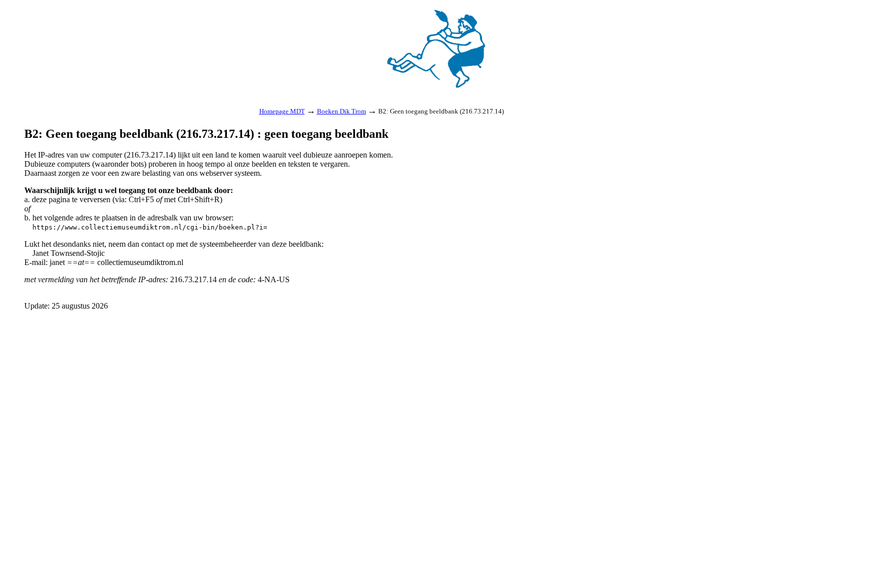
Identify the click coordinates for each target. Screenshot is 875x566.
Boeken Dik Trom (341, 111)
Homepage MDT (282, 111)
